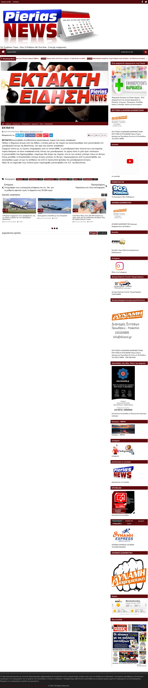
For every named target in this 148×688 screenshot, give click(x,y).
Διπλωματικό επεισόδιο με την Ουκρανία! (17, 216)
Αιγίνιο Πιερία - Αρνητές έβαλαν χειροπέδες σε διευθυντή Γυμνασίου (89, 216)
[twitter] (146, 2)
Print (98, 135)
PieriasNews (87, 179)
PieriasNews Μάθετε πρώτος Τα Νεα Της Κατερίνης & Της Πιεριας (24, 686)
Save (46, 134)
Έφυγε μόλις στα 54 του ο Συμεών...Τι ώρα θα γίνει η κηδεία (57, 58)
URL (104, 135)
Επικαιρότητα (49, 179)
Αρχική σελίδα (6, 2)
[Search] (146, 52)
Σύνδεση (16, 2)
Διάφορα (20, 179)
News (76, 179)
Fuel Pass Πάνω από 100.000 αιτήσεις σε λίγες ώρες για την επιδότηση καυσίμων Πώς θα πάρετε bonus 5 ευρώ (54, 217)
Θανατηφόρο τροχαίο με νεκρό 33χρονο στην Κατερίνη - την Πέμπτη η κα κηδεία (110, 58)
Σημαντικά (63, 179)
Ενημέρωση (33, 179)
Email (91, 135)
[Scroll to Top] (144, 684)
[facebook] (142, 2)
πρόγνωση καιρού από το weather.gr (129, 614)
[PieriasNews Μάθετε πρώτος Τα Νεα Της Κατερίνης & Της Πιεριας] (3, 52)
